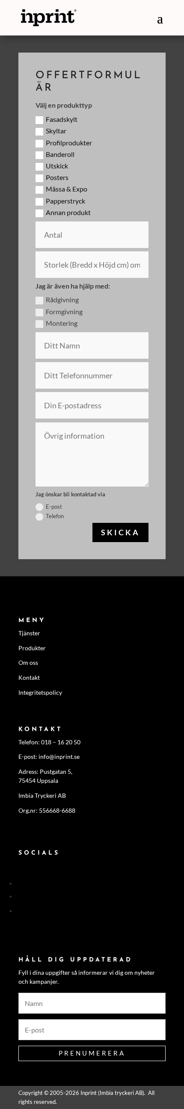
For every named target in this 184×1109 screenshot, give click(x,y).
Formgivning (64, 311)
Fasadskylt (61, 119)
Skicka (120, 532)
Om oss (28, 662)
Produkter (32, 648)
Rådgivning (62, 299)
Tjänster (29, 633)
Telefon (55, 516)
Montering (61, 323)
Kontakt (29, 677)
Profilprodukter (69, 143)
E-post (54, 506)
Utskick (57, 166)
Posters (57, 177)
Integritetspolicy (40, 692)
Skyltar (56, 131)
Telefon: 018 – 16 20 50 (49, 742)
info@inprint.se (59, 756)
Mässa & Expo (66, 189)
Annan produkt (68, 212)
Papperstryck (65, 201)
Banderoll (60, 154)
